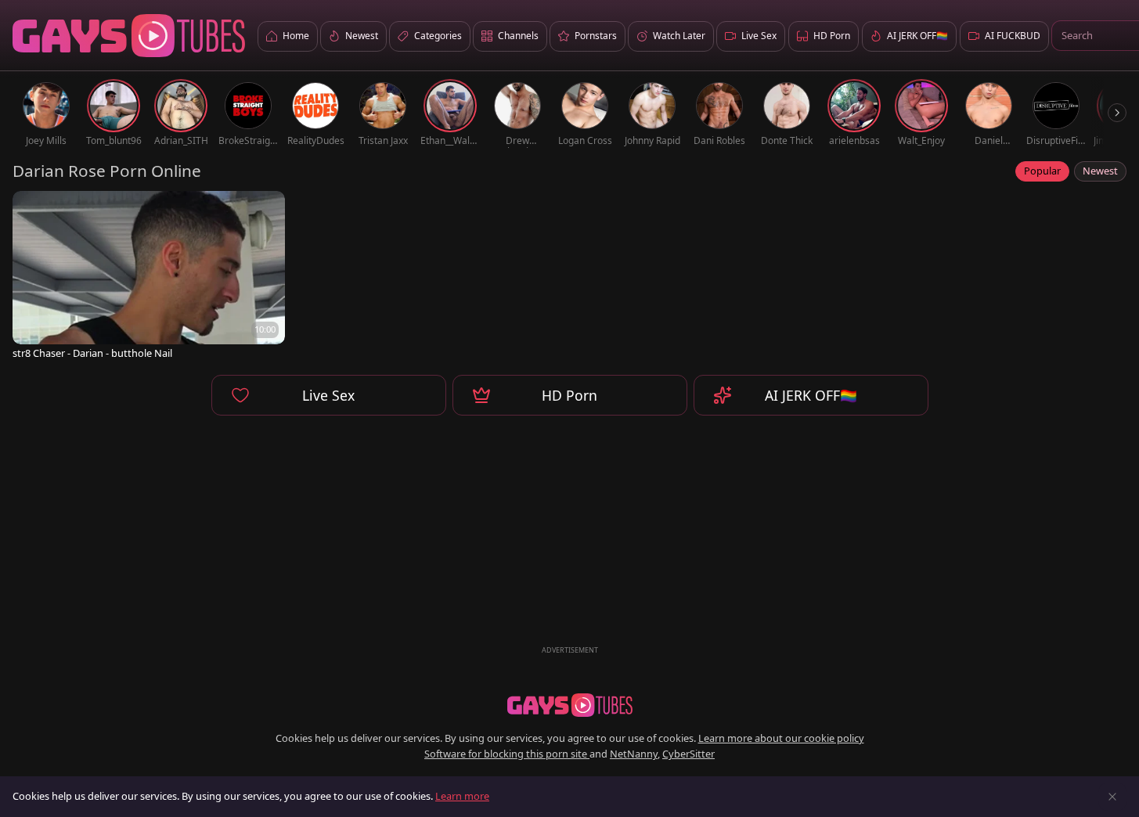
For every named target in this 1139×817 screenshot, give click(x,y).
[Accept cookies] (1112, 797)
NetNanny (634, 754)
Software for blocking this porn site (506, 754)
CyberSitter (688, 754)
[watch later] (31, 209)
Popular (1042, 171)
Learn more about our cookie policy (781, 738)
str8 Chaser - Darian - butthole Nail (92, 353)
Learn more (462, 796)
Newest (1100, 171)
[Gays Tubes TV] (570, 705)
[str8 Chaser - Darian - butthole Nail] (149, 276)
